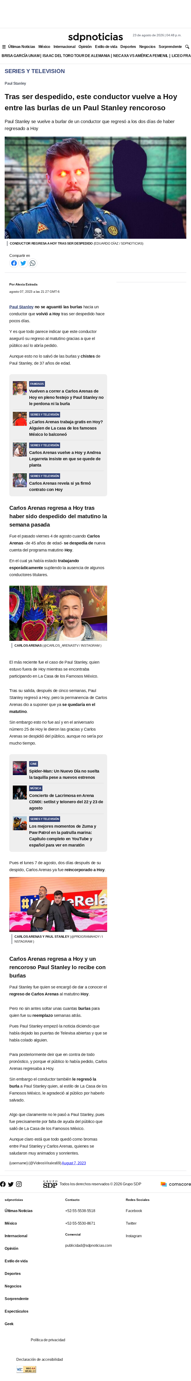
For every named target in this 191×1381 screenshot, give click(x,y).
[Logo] (95, 37)
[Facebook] (14, 263)
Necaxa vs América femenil (140, 56)
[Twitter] (23, 263)
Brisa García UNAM (20, 56)
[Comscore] (176, 1184)
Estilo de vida (106, 47)
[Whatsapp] (32, 263)
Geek (9, 1324)
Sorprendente (170, 47)
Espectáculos (16, 1311)
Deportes (128, 47)
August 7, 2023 (74, 1163)
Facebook (134, 1211)
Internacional (64, 47)
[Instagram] (19, 1184)
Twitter (131, 1223)
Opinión (85, 47)
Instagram (134, 1236)
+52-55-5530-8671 (80, 1223)
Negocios (147, 47)
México (44, 47)
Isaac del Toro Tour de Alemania (76, 56)
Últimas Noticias (21, 47)
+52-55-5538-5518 (80, 1211)
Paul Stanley (15, 83)
